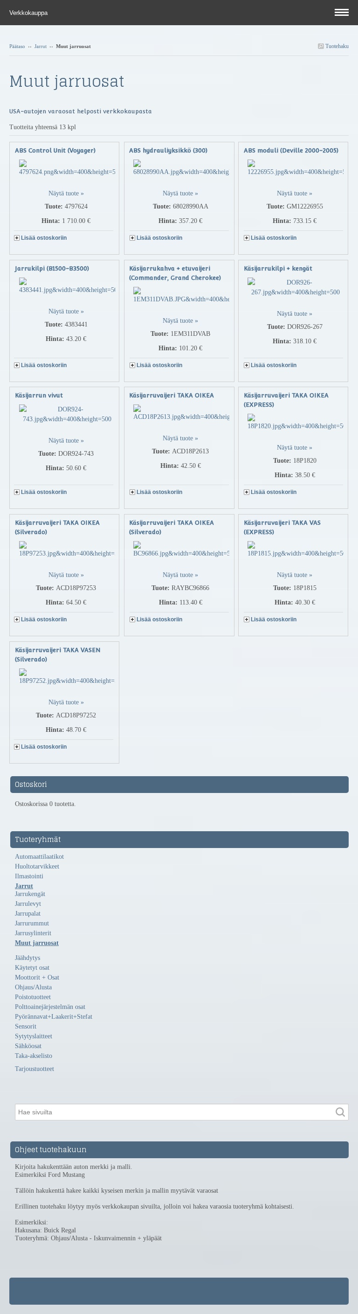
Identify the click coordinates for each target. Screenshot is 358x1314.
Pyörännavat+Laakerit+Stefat (53, 1016)
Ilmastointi (29, 876)
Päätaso (17, 46)
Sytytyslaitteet (33, 1036)
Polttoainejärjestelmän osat (50, 1006)
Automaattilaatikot (39, 856)
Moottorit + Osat (37, 977)
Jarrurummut (32, 923)
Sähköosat (28, 1046)
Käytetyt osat (32, 967)
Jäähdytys (27, 957)
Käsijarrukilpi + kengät (278, 268)
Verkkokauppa (29, 12)
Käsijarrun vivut (39, 395)
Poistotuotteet (33, 997)
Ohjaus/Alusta (33, 987)
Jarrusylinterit (33, 933)
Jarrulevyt (28, 903)
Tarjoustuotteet (34, 1068)
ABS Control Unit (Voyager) (55, 150)
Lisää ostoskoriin (44, 238)
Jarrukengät (30, 893)
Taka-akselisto (33, 1055)
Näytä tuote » (66, 193)
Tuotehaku (336, 46)
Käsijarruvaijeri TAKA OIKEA (171, 395)
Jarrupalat (28, 913)
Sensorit (25, 1026)
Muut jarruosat (37, 942)
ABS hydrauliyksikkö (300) (168, 150)
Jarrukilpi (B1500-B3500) (52, 268)
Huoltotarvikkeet (37, 866)
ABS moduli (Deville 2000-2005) (291, 150)
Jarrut (40, 46)
